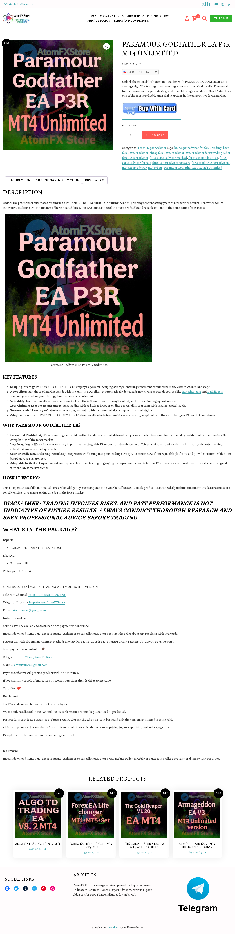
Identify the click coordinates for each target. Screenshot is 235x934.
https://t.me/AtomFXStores (47, 595)
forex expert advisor (135, 158)
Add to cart (155, 135)
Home (91, 16)
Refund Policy (158, 16)
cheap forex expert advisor (167, 153)
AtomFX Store (110, 16)
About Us (134, 16)
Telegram (221, 18)
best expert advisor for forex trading (198, 148)
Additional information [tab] (58, 180)
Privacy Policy (98, 21)
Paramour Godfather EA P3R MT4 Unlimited (193, 168)
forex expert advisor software (171, 163)
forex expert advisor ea (203, 158)
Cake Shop (112, 927)
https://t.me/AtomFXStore (46, 602)
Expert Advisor (156, 148)
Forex (141, 148)
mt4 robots (155, 168)
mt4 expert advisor (134, 168)
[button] (106, 46)
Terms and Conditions (131, 21)
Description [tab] (19, 180)
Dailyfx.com (215, 392)
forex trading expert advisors (211, 163)
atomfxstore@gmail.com (29, 610)
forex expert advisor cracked (168, 158)
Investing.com (191, 392)
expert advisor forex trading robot (208, 153)
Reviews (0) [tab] (94, 180)
